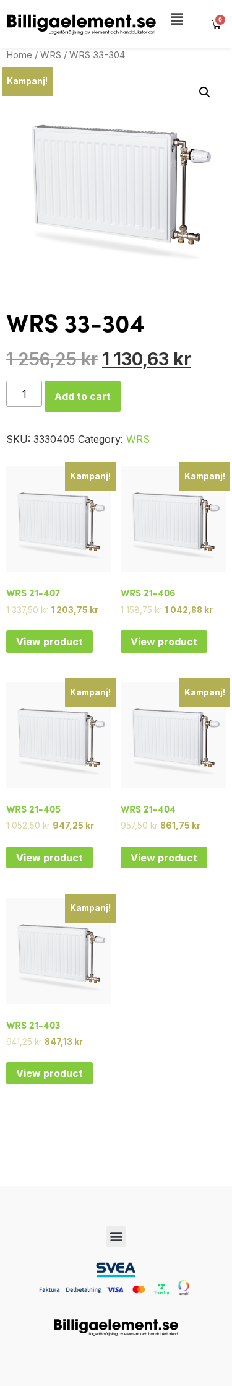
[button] (176, 19)
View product (49, 641)
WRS (50, 55)
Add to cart (82, 396)
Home (19, 55)
